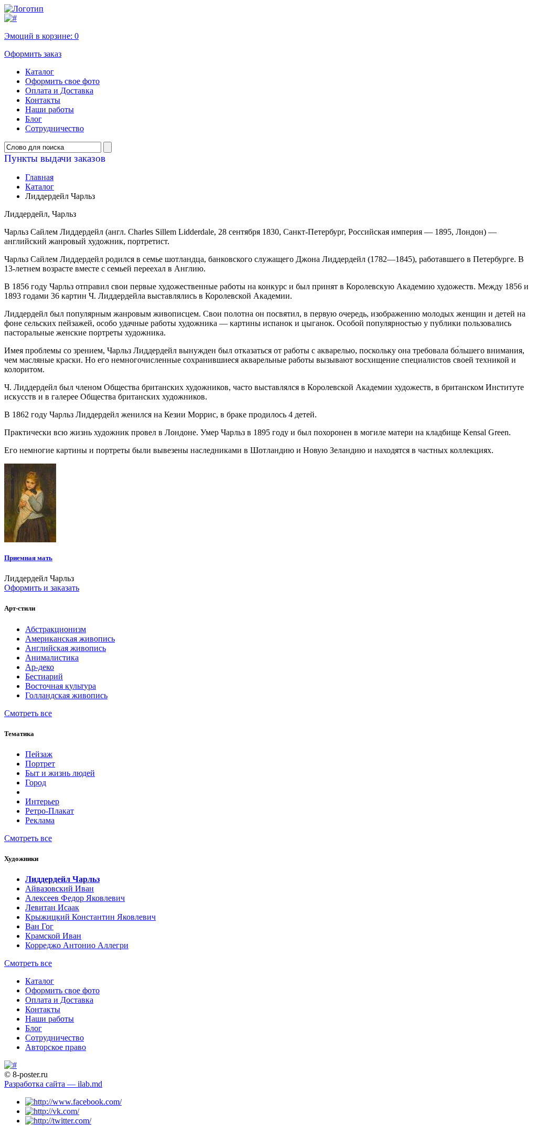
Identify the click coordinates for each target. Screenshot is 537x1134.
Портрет (40, 763)
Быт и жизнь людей (60, 773)
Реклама (40, 820)
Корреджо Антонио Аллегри (76, 945)
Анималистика (52, 657)
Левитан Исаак (52, 907)
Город (35, 782)
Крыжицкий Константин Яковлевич (90, 916)
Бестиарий (44, 676)
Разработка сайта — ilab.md (53, 1083)
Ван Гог (39, 926)
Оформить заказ (32, 53)
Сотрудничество (54, 128)
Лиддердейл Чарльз (62, 879)
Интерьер (42, 801)
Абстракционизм (55, 629)
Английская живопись (65, 648)
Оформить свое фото (62, 81)
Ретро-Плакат (49, 810)
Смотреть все (28, 713)
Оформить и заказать (41, 587)
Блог (33, 118)
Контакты (42, 100)
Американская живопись (70, 638)
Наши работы (49, 109)
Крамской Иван (53, 935)
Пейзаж (38, 754)
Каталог (39, 71)
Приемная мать (28, 558)
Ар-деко (39, 667)
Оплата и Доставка (59, 90)
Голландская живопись (66, 695)
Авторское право (55, 1047)
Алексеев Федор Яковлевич (75, 898)
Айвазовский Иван (59, 888)
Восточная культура (60, 685)
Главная (39, 177)
